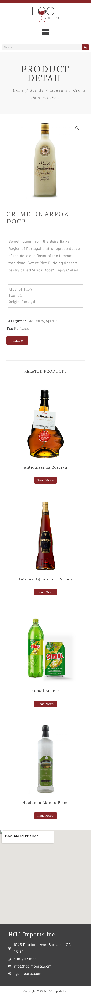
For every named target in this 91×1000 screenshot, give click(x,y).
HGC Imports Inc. (32, 934)
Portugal (21, 328)
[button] (45, 32)
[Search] (85, 47)
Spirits (37, 90)
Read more (45, 480)
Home (18, 90)
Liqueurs (59, 90)
